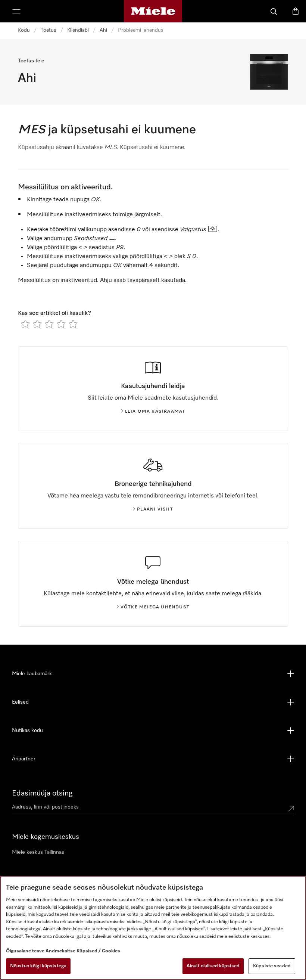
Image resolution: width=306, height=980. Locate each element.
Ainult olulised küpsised (213, 966)
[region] (153, 928)
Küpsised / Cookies (98, 951)
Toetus (48, 30)
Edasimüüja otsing (42, 793)
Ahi (103, 30)
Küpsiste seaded (272, 966)
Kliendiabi (78, 30)
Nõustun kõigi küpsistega (38, 966)
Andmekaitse (60, 951)
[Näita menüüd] (16, 11)
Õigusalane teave (25, 951)
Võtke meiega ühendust (155, 607)
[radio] (25, 323)
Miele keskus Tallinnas (38, 852)
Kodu (24, 30)
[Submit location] (291, 809)
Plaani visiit (155, 509)
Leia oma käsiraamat (155, 411)
